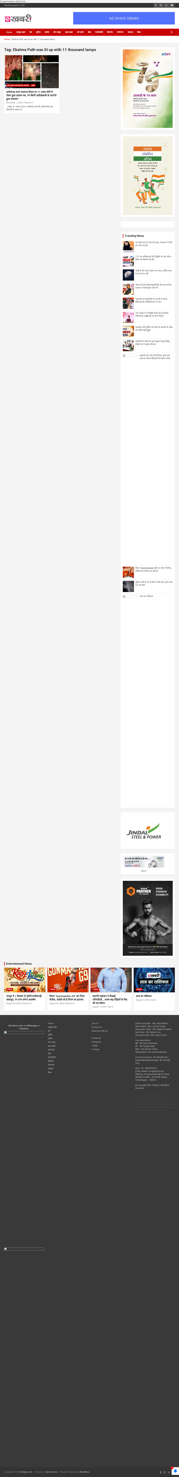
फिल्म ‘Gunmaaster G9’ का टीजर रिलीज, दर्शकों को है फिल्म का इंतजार (153, 569)
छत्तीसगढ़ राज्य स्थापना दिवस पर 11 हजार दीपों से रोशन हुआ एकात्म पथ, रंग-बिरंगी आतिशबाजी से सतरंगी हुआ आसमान (31, 95)
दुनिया (38, 32)
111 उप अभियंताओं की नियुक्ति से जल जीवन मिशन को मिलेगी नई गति (153, 258)
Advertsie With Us (100, 1031)
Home (9, 32)
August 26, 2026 (57, 1003)
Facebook (96, 1038)
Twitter (95, 1045)
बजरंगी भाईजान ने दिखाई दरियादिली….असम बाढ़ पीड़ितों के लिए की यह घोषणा (110, 999)
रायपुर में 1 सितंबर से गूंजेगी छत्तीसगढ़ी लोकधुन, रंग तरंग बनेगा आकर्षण (24, 997)
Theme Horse (51, 1472)
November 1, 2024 (14, 102)
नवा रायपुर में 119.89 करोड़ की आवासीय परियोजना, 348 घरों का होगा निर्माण (151, 314)
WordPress (84, 1472)
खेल (89, 32)
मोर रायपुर (57, 32)
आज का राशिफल (147, 596)
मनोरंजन (120, 32)
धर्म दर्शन (80, 32)
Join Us (95, 1023)
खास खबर (69, 32)
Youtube (95, 1049)
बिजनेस (110, 32)
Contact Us (97, 1027)
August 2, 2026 (142, 1000)
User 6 (110, 1007)
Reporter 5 (28, 102)
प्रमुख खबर (20, 32)
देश (31, 32)
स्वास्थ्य (130, 32)
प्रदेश (47, 32)
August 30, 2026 (13, 1003)
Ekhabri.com (26, 1472)
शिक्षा (139, 32)
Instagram (96, 1042)
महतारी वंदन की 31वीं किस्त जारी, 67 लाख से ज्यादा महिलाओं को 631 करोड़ (155, 357)
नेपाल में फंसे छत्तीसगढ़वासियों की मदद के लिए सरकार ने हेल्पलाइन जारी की (153, 286)
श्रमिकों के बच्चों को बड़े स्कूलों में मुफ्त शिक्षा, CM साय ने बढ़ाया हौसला (152, 343)
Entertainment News (19, 963)
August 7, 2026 (99, 1007)
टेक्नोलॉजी (99, 32)
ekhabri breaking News (18, 85)
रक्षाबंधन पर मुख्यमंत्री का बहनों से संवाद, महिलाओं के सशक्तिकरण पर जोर (151, 300)
